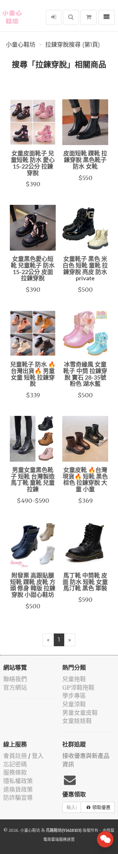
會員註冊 (15, 756)
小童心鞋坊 (20, 44)
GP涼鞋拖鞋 (78, 687)
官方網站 (15, 687)
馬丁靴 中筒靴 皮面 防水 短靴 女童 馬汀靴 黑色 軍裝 (85, 582)
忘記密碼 (15, 764)
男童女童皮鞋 (80, 712)
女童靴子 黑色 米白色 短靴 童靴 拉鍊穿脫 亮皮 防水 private (85, 269)
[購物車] (89, 17)
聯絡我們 (15, 679)
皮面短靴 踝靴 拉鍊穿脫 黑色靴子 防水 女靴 (85, 160)
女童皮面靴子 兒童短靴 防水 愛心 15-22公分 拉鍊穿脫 (33, 163)
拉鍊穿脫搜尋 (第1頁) (72, 44)
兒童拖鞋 (74, 679)
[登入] (53, 17)
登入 (38, 756)
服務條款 (15, 772)
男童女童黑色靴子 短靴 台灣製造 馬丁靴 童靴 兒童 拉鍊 (33, 480)
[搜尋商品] (71, 17)
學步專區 (74, 695)
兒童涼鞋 (74, 704)
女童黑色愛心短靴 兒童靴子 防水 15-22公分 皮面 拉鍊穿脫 (33, 269)
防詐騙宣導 (18, 797)
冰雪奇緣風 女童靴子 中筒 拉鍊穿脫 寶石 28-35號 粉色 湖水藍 (85, 374)
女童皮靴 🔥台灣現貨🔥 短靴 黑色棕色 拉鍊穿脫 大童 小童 (85, 480)
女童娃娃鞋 (77, 721)
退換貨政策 (18, 789)
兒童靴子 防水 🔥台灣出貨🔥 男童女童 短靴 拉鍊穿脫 (32, 374)
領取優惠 (101, 807)
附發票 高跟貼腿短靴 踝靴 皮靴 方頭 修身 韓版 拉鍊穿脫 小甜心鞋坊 (32, 585)
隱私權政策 (18, 781)
